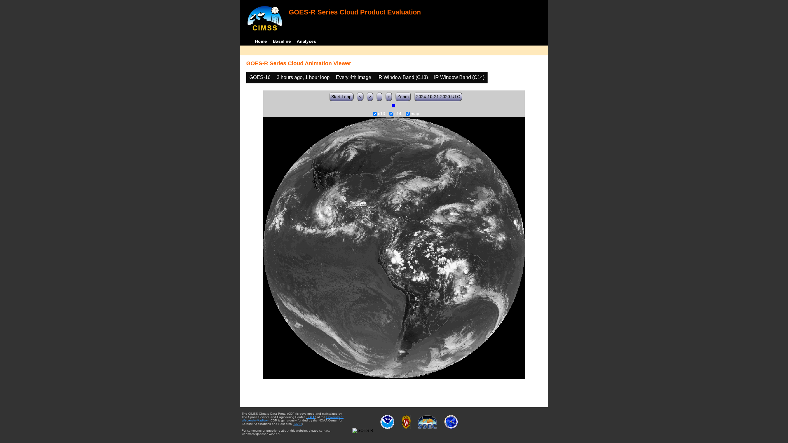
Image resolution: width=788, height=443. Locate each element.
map (415, 113)
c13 (381, 113)
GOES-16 (260, 77)
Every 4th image (353, 77)
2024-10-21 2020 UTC (438, 96)
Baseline (282, 41)
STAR (298, 423)
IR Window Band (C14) (459, 77)
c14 (397, 113)
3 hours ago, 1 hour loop (303, 77)
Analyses (306, 41)
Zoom (403, 96)
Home (261, 41)
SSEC (311, 417)
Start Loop (341, 96)
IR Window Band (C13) (402, 77)
